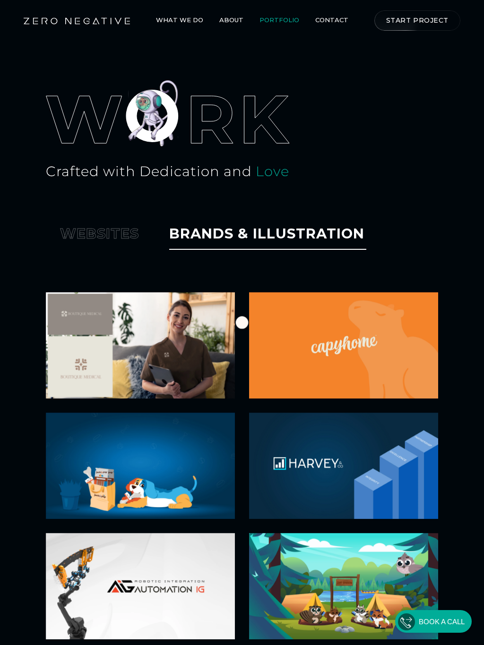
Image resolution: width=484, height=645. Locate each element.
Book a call (442, 622)
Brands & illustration (266, 233)
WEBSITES (99, 233)
